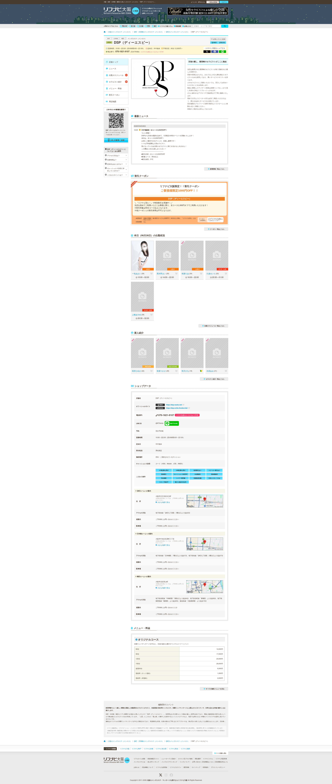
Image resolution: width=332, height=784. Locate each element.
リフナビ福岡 (185, 748)
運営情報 (186, 767)
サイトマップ (196, 767)
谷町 (108, 38)
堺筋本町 (124, 26)
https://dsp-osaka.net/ (171, 405)
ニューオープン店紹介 (168, 759)
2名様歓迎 (197, 474)
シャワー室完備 (180, 478)
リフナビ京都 (148, 748)
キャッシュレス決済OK (180, 474)
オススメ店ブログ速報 (185, 759)
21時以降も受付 (163, 470)
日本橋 (141, 26)
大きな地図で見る (163, 502)
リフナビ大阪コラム (166, 26)
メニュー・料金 (115, 88)
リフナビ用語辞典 (221, 759)
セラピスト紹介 (118, 81)
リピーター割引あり (214, 470)
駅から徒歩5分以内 (180, 482)
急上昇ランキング (153, 762)
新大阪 (133, 26)
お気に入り (187, 26)
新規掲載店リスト (153, 759)
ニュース (112, 68)
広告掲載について (147, 767)
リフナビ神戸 (136, 748)
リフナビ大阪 (124, 748)
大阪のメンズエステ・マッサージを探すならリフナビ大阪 (167, 780)
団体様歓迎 (214, 474)
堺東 (148, 26)
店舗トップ (113, 62)
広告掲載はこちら (207, 762)
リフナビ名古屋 (160, 748)
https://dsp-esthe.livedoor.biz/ (173, 408)
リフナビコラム (208, 759)
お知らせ (136, 767)
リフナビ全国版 (111, 749)
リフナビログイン (175, 767)
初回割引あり (197, 470)
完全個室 (163, 478)
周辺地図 (112, 101)
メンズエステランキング (169, 762)
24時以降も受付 (180, 470)
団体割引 (163, 474)
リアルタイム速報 (139, 759)
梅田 (155, 26)
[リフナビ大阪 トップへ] (121, 11)
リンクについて (185, 762)
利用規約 (205, 767)
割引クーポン (114, 94)
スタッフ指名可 (163, 482)
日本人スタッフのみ (214, 478)
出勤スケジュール (118, 75)
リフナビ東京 (173, 748)
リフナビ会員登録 (161, 767)
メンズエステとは (139, 762)
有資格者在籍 (197, 478)
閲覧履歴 (178, 26)
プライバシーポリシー (218, 767)
